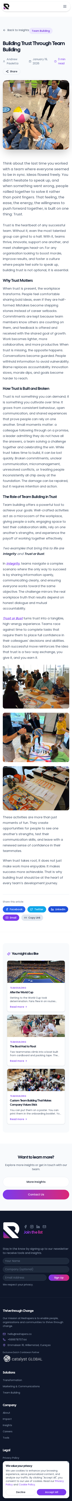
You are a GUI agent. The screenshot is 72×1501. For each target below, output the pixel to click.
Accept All (51, 1492)
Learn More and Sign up (36, 794)
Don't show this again (23, 803)
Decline (20, 1492)
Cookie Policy (27, 1484)
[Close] (68, 1462)
